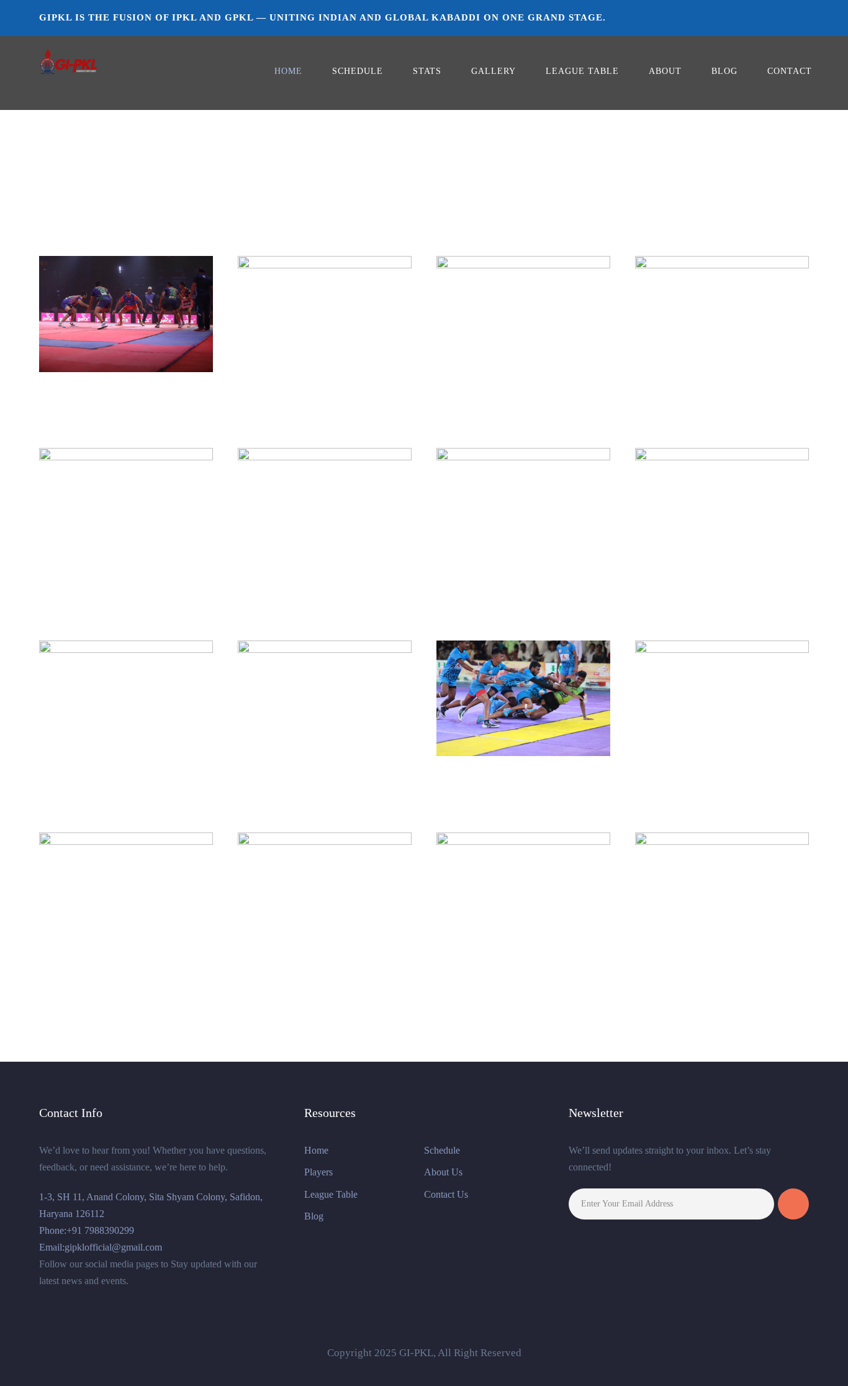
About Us (443, 1172)
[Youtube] (805, 17)
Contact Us (446, 1194)
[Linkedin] (781, 17)
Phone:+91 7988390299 (86, 1230)
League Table (582, 71)
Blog (724, 71)
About (665, 71)
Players (318, 1172)
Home (288, 71)
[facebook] (730, 17)
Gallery (493, 71)
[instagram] (755, 17)
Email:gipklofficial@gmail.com (100, 1247)
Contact (789, 71)
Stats (427, 71)
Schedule (357, 71)
